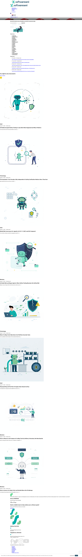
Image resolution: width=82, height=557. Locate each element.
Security (13, 45)
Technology (14, 51)
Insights (13, 10)
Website (13, 50)
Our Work (13, 550)
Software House (14, 36)
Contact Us (13, 11)
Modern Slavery (15, 552)
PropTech (13, 546)
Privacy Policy (14, 549)
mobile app (14, 35)
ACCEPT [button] (76, 555)
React (13, 47)
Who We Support (14, 8)
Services (13, 547)
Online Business (14, 54)
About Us (13, 9)
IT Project (13, 48)
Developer (13, 46)
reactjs (13, 52)
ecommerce (14, 49)
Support (13, 44)
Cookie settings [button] (72, 555)
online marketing (14, 53)
